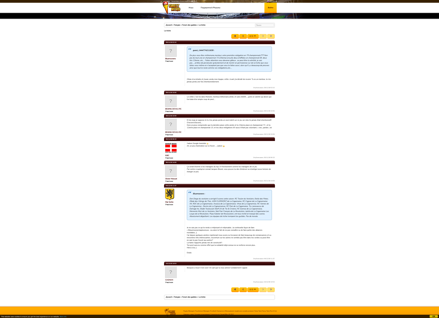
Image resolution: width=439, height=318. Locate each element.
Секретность (215, 314)
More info (63, 316)
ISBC (167, 155)
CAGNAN (169, 280)
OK (433, 316)
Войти (270, 7)
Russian (272, 1)
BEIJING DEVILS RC (173, 109)
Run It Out (273, 311)
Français (177, 25)
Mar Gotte (169, 202)
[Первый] (235, 36)
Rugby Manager (188, 311)
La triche (202, 25)
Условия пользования (202, 314)
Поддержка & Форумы (210, 7)
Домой (169, 25)
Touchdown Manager (202, 311)
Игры (191, 7)
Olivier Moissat (171, 178)
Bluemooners (170, 58)
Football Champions (217, 311)
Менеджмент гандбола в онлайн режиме (239, 311)
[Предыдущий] (243, 36)
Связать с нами (188, 314)
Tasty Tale (257, 311)
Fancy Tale (265, 311)
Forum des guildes (189, 25)
